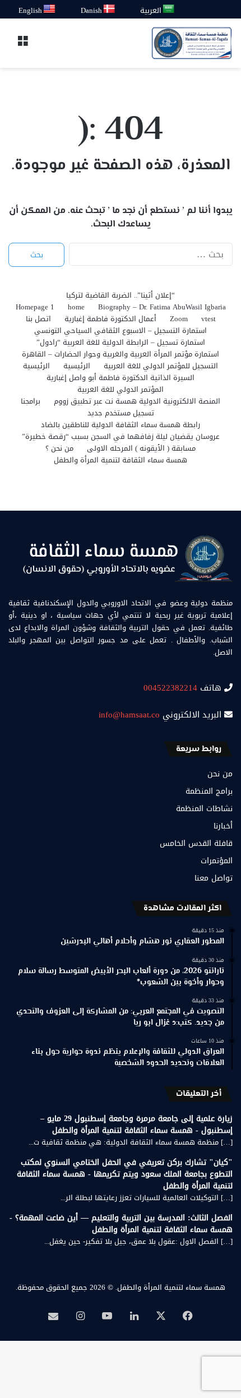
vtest (208, 319)
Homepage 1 (35, 307)
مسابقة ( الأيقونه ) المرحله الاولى (141, 448)
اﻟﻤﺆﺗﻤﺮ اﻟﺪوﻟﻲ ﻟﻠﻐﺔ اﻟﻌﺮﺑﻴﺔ (120, 389)
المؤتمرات (217, 861)
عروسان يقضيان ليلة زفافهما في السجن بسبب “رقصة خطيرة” (121, 436)
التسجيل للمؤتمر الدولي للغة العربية (161, 366)
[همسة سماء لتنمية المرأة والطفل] (192, 43)
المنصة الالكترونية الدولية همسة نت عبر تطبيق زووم (137, 401)
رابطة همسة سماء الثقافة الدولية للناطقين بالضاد (120, 424)
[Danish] (109, 9)
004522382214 (170, 688)
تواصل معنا (213, 878)
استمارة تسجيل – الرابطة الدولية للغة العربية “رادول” (120, 342)
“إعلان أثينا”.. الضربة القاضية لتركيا (120, 295)
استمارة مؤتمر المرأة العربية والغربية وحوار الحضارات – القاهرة (120, 354)
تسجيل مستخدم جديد (120, 413)
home (76, 307)
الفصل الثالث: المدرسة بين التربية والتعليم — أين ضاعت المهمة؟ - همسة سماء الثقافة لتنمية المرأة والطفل (121, 1223)
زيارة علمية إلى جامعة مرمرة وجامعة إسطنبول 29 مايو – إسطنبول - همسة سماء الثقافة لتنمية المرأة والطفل (136, 1124)
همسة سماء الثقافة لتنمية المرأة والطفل (120, 460)
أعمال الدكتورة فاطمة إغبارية (110, 319)
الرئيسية (76, 366)
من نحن (220, 774)
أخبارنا (223, 826)
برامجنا (30, 401)
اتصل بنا (38, 319)
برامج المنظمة (209, 791)
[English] (50, 9)
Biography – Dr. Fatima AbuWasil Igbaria (162, 307)
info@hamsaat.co (129, 715)
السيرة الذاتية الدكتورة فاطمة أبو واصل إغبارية (120, 377)
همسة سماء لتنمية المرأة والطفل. (170, 1287)
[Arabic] (169, 9)
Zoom (179, 319)
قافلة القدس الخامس (196, 843)
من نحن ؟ (59, 448)
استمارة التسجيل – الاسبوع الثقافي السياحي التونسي (120, 330)
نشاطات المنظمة (204, 809)
